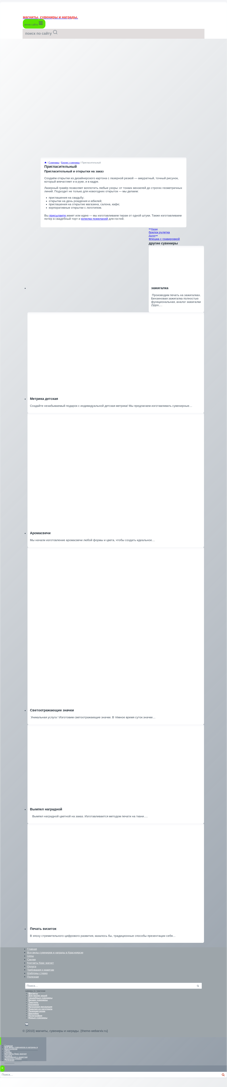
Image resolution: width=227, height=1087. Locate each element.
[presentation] (115, 873)
